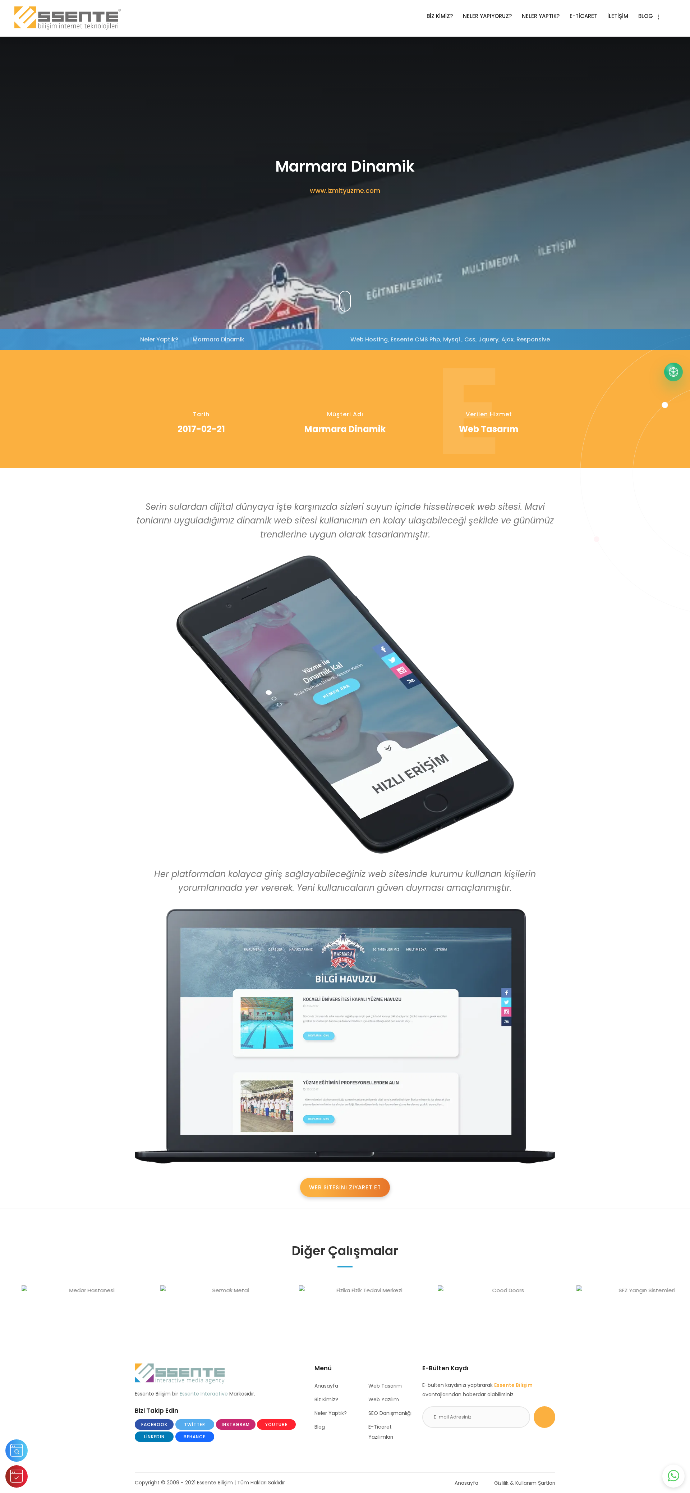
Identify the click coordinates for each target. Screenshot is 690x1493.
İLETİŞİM (617, 16)
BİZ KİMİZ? (440, 16)
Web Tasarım (385, 1385)
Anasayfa (326, 1385)
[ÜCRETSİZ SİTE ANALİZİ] (16, 1450)
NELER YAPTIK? (541, 16)
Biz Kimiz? (326, 1399)
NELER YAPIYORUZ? (487, 16)
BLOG (645, 16)
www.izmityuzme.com (345, 190)
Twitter (194, 1424)
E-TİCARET (583, 16)
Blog (319, 1426)
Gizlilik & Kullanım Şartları (524, 1483)
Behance (195, 1437)
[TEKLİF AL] (16, 1476)
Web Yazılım (383, 1399)
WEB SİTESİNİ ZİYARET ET (345, 1187)
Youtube (276, 1424)
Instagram (236, 1424)
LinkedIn (154, 1437)
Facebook (154, 1424)
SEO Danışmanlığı (389, 1413)
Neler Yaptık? (330, 1413)
